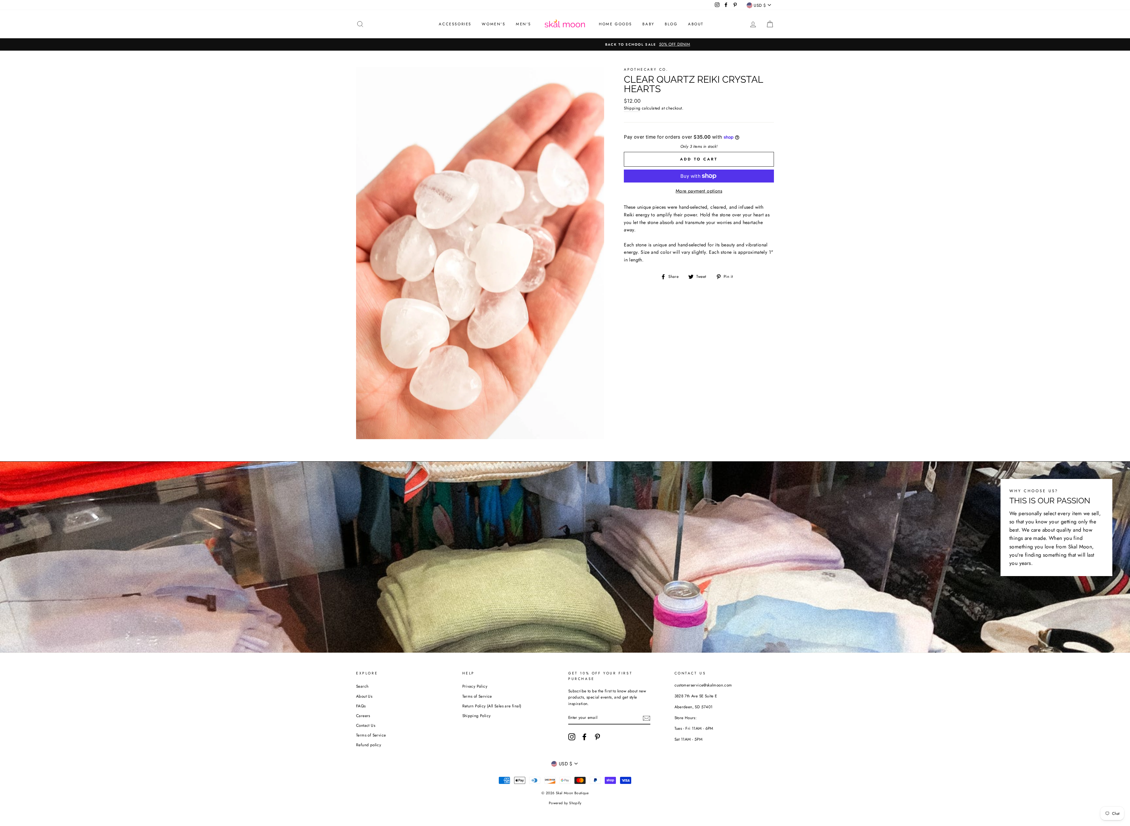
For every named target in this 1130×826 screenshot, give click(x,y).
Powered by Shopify (565, 803)
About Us (364, 696)
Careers (363, 716)
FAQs (361, 706)
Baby (648, 24)
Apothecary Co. (646, 69)
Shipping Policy (476, 716)
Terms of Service (371, 735)
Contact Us (365, 725)
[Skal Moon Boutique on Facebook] (584, 736)
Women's (493, 24)
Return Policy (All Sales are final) (491, 706)
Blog (671, 24)
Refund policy (368, 745)
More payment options (699, 191)
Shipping (632, 108)
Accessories (455, 24)
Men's (523, 24)
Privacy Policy (475, 686)
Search (362, 686)
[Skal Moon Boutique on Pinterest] (597, 736)
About (696, 24)
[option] (565, 44)
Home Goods (615, 24)
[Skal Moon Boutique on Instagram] (571, 736)
